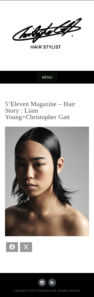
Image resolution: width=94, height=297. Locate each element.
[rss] (52, 282)
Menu (47, 77)
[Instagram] (42, 282)
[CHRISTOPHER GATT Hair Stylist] (47, 34)
